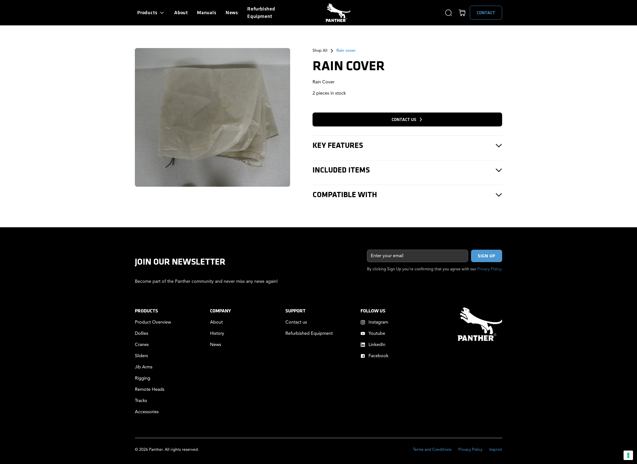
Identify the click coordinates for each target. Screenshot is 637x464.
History (217, 333)
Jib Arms (144, 367)
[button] (151, 13)
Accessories (147, 412)
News (231, 13)
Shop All (320, 51)
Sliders (141, 356)
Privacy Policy (489, 269)
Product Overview (153, 322)
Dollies (141, 333)
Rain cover (346, 51)
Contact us (296, 322)
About (181, 13)
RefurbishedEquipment (261, 12)
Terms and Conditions (432, 450)
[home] (337, 12)
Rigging (142, 378)
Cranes (142, 345)
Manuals (206, 13)
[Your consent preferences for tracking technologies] (628, 455)
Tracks (141, 401)
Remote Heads (149, 389)
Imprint (495, 450)
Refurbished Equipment (309, 333)
